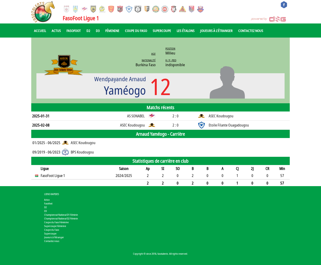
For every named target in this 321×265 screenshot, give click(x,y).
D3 (98, 30)
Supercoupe (162, 30)
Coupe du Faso (136, 30)
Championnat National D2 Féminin (61, 218)
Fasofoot (74, 30)
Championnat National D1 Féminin (61, 214)
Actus (56, 30)
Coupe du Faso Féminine (56, 222)
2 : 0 (175, 116)
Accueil (40, 30)
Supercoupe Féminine (55, 226)
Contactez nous (250, 30)
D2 (88, 30)
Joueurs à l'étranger (216, 30)
